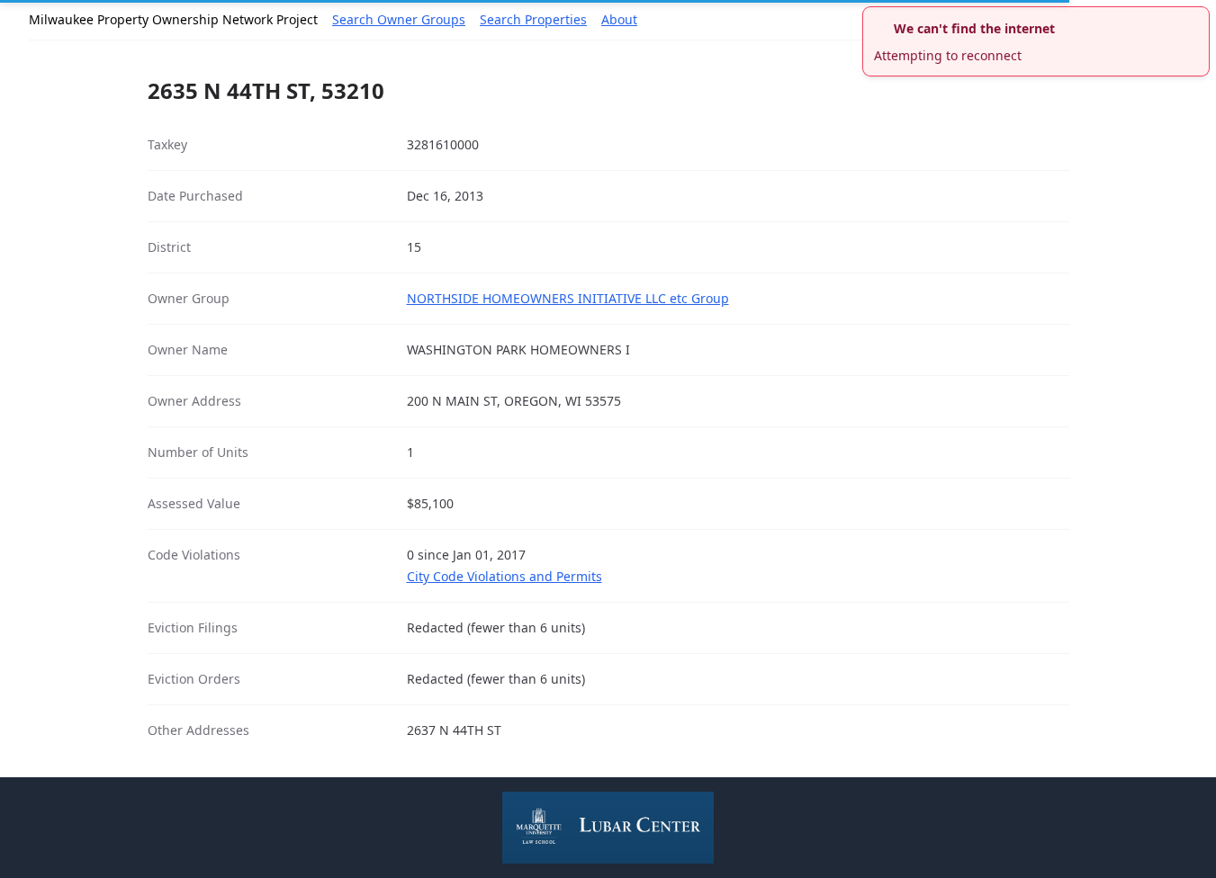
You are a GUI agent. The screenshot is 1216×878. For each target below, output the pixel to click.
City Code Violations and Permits (504, 576)
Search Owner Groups (398, 19)
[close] (1198, 18)
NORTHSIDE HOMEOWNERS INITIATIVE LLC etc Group (568, 298)
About (619, 19)
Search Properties (533, 19)
